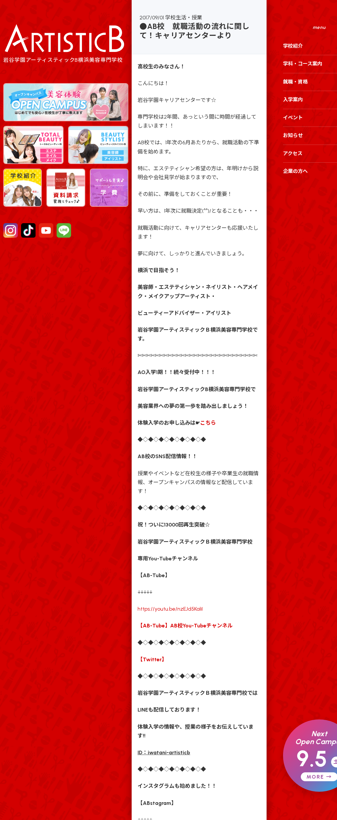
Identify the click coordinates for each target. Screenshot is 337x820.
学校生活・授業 (183, 17)
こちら (208, 423)
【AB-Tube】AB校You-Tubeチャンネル (185, 625)
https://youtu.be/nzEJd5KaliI (170, 609)
